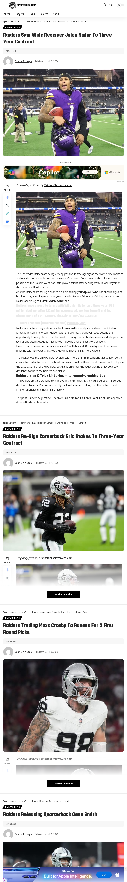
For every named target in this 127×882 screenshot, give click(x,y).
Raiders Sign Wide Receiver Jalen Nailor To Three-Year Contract (69, 398)
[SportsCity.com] (22, 5)
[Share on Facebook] (7, 197)
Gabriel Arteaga (23, 61)
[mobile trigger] (6, 5)
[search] (104, 5)
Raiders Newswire (36, 402)
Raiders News (12, 27)
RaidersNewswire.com (58, 185)
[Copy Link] (7, 213)
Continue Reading (63, 594)
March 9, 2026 (76, 323)
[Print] (7, 221)
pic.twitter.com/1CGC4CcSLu (77, 316)
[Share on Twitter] (7, 205)
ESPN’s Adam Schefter (54, 301)
